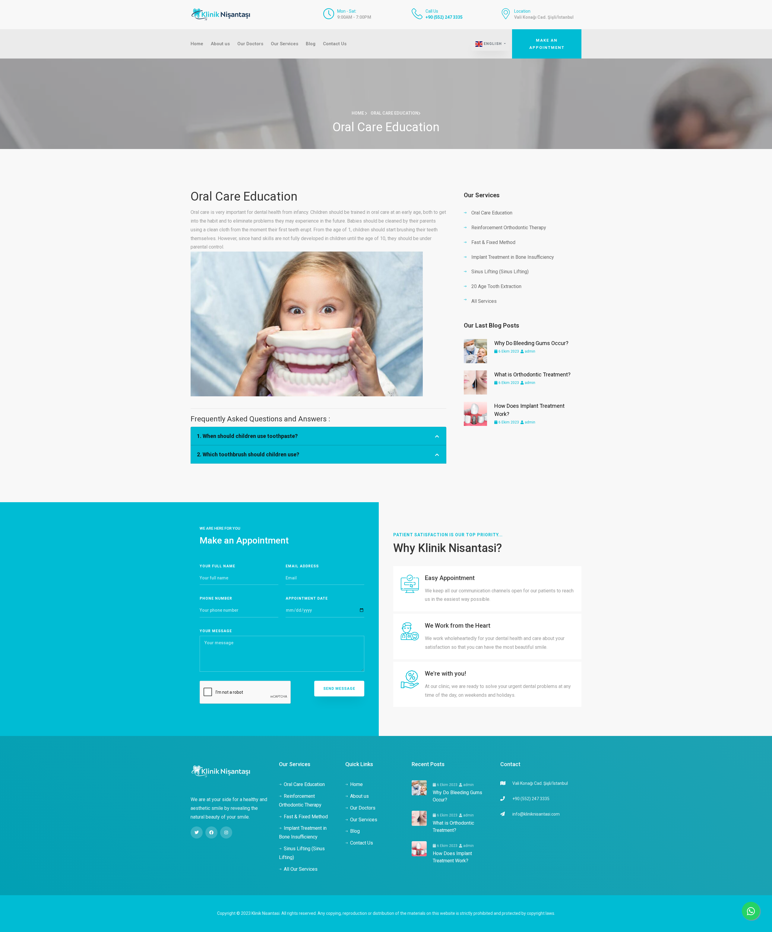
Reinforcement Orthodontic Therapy (508, 227)
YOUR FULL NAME (217, 566)
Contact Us (334, 43)
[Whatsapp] (751, 911)
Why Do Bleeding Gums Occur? (531, 343)
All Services (484, 301)
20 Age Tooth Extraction (496, 286)
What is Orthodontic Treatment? (532, 374)
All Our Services (301, 869)
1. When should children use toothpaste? (247, 436)
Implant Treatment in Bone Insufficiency (512, 257)
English (492, 44)
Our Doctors (250, 43)
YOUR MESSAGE (216, 631)
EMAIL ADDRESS (302, 566)
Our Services (284, 43)
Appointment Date (307, 598)
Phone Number (216, 598)
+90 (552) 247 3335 (444, 17)
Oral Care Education (491, 213)
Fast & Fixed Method (493, 242)
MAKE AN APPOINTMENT (547, 43)
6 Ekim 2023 (508, 351)
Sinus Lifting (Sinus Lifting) (500, 271)
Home (197, 43)
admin (529, 351)
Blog (310, 43)
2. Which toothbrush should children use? (248, 454)
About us (220, 43)
